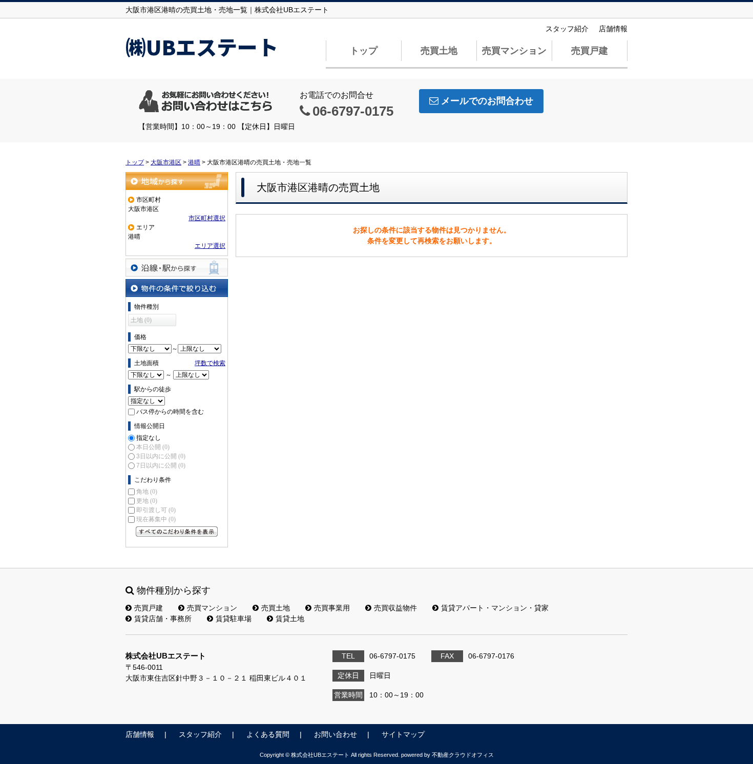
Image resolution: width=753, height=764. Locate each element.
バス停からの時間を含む (170, 411)
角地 (146, 491)
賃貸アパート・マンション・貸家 (495, 608)
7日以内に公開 (160, 465)
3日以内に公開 (160, 456)
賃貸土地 (290, 618)
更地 (146, 500)
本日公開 (153, 447)
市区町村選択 (207, 218)
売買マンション (514, 51)
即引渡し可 (156, 510)
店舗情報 (613, 29)
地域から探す (177, 181)
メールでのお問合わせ (487, 101)
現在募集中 (156, 519)
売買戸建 (589, 51)
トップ (364, 51)
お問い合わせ (335, 734)
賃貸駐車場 (234, 618)
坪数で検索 (210, 363)
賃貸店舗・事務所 (163, 618)
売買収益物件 (395, 608)
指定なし (148, 437)
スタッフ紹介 (567, 29)
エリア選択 (210, 245)
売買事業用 (332, 608)
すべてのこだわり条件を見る (177, 531)
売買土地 (439, 51)
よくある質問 (267, 734)
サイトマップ (403, 734)
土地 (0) (141, 320)
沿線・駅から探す (177, 268)
